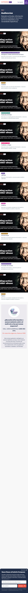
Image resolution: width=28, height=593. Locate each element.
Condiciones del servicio (13, 589)
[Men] (14, 192)
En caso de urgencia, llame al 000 (14, 333)
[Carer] (14, 71)
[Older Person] (14, 222)
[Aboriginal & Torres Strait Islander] (14, 41)
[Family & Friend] (14, 132)
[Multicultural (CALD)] (14, 102)
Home (2, 10)
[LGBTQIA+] (14, 162)
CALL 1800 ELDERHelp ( (11, 329)
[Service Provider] (14, 252)
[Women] (14, 282)
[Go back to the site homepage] (6, 2)
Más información (5, 579)
